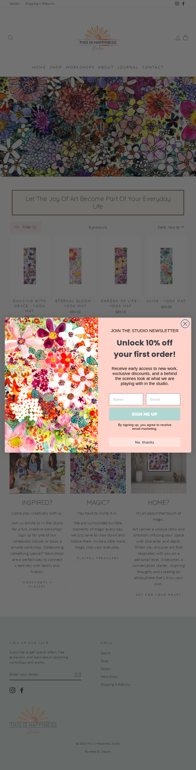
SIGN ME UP (145, 414)
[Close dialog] (185, 324)
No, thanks (144, 442)
